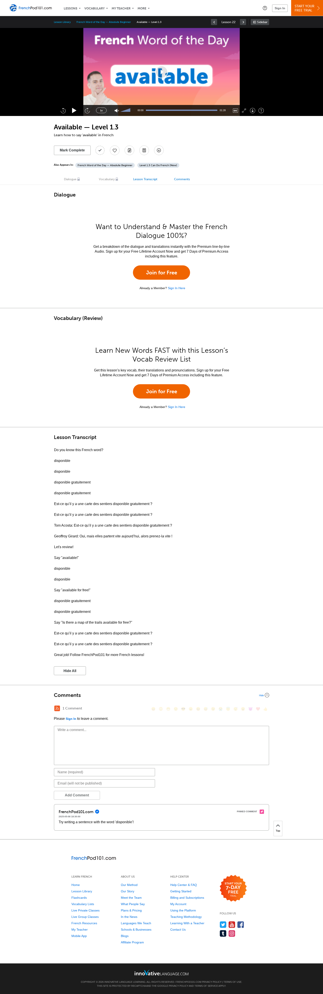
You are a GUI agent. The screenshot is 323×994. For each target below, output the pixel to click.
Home (75, 885)
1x (101, 110)
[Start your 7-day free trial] (233, 888)
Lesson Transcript (145, 179)
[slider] (126, 110)
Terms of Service (206, 986)
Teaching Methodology (186, 917)
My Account (178, 904)
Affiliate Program (132, 942)
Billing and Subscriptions (187, 897)
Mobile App (79, 936)
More (142, 8)
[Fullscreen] (244, 110)
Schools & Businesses (136, 929)
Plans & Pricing (131, 910)
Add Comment (77, 795)
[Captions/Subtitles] (235, 110)
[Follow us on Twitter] (223, 924)
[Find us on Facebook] (240, 924)
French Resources (84, 923)
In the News (129, 917)
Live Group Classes (85, 917)
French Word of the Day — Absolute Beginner (103, 22)
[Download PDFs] (144, 150)
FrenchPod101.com (188, 982)
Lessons (70, 8)
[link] (214, 22)
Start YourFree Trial (304, 8)
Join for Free (161, 272)
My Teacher (121, 8)
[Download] (252, 110)
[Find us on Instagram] (232, 933)
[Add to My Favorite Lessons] (115, 150)
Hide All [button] (70, 671)
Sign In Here (176, 288)
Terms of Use (232, 982)
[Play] (74, 110)
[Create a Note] (129, 150)
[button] (265, 8)
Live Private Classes (85, 910)
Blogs (125, 936)
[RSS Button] (57, 708)
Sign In (280, 8)
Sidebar (262, 22)
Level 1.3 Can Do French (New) (158, 165)
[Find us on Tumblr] (223, 933)
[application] (161, 72)
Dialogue (70, 179)
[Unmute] (117, 110)
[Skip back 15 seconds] (63, 110)
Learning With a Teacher (187, 923)
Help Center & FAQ (183, 885)
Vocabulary (94, 8)
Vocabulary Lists (82, 904)
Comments (182, 179)
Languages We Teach (136, 923)
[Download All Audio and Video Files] (159, 150)
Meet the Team (131, 897)
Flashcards (79, 897)
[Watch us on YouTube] (232, 924)
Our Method (129, 885)
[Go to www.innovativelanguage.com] (161, 973)
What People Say (133, 904)
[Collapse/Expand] (161, 695)
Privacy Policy (211, 982)
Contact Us (178, 929)
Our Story (127, 891)
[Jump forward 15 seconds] (87, 110)
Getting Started (180, 891)
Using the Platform (183, 910)
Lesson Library (62, 22)
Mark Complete (72, 150)
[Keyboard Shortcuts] (261, 110)
